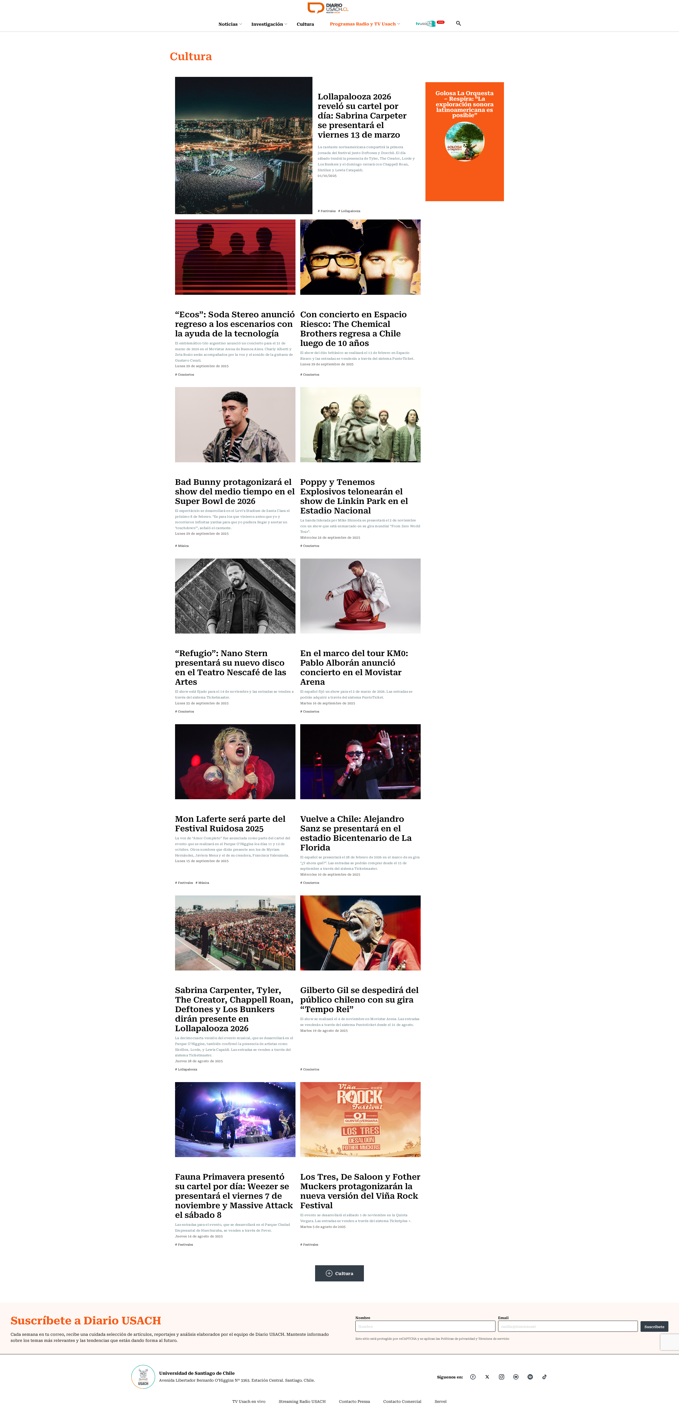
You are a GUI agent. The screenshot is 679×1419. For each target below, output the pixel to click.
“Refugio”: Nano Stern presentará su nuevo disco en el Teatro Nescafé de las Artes (230, 666)
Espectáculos (331, 80)
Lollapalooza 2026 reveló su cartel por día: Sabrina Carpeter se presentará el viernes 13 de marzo (362, 115)
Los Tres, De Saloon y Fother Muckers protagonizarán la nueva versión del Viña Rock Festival (360, 1190)
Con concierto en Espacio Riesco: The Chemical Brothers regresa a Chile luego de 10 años (353, 328)
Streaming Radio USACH (302, 1401)
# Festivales (327, 211)
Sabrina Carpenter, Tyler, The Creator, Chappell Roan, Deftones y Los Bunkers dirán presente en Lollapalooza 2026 (234, 1008)
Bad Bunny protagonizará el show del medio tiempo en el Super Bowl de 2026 (235, 491)
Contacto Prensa (354, 1401)
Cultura (305, 23)
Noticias (228, 23)
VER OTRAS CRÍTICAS (464, 192)
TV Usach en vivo (248, 1401)
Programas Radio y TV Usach (363, 23)
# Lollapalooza (349, 211)
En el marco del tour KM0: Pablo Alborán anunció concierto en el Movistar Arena (354, 666)
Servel (441, 1401)
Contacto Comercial (402, 1401)
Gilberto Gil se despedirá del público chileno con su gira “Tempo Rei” (359, 999)
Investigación (267, 23)
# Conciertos (184, 374)
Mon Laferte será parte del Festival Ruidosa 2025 (230, 823)
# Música (182, 545)
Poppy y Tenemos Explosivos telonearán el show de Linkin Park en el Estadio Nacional (354, 495)
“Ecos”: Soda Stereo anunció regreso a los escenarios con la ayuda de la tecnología (235, 323)
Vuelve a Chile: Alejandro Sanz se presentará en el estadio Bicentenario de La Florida (356, 832)
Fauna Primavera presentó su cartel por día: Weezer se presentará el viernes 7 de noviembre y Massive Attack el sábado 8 (234, 1195)
